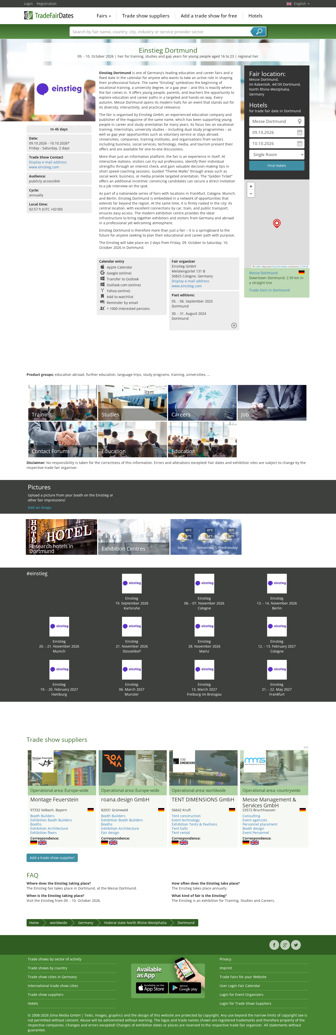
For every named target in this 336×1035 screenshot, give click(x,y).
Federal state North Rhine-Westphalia (135, 922)
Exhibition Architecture (49, 828)
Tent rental (181, 832)
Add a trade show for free (209, 16)
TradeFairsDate (48, 15)
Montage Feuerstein (54, 799)
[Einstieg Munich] (59, 626)
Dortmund (186, 922)
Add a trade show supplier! (52, 857)
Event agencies (255, 820)
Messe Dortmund (263, 273)
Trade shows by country (47, 968)
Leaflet (257, 266)
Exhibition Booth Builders (51, 820)
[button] (277, 224)
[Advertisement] (168, 356)
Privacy (225, 959)
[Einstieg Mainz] (204, 626)
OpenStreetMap (280, 266)
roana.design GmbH (125, 799)
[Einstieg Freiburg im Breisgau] (204, 669)
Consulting (251, 815)
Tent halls (180, 828)
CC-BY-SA (304, 266)
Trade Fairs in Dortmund (269, 290)
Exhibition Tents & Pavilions (194, 824)
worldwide (58, 922)
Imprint (226, 968)
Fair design (110, 832)
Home (34, 922)
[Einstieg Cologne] (204, 583)
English (300, 3)
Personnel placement (260, 824)
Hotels (255, 16)
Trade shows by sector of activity (54, 959)
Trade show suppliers (145, 16)
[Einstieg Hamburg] (59, 669)
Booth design (253, 828)
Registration (47, 3)
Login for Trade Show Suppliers (245, 1003)
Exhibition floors (43, 832)
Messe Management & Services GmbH (269, 802)
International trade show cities (53, 985)
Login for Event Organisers (241, 994)
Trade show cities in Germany (52, 976)
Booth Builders (42, 815)
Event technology (186, 820)
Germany (85, 922)
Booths (36, 824)
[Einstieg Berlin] (277, 583)
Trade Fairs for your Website (243, 976)
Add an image (39, 507)
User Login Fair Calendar (240, 985)
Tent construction (186, 815)
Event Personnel (256, 832)
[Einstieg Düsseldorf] (132, 626)
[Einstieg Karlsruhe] (132, 583)
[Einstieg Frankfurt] (277, 669)
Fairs (102, 16)
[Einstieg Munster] (132, 669)
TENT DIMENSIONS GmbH (203, 799)
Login (28, 3)
